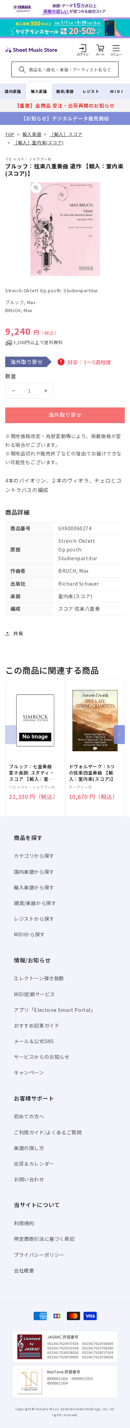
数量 (10, 376)
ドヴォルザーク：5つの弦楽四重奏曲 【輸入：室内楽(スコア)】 (92, 772)
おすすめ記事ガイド (36, 1025)
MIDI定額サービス (34, 994)
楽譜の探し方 (29, 1147)
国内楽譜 (13, 91)
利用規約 (24, 1223)
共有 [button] (18, 633)
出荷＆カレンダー (34, 1163)
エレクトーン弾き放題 (39, 978)
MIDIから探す (29, 934)
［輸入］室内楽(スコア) (38, 142)
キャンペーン (29, 1072)
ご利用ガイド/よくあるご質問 (47, 1132)
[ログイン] (83, 48)
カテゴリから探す (34, 855)
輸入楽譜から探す (34, 887)
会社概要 (24, 1270)
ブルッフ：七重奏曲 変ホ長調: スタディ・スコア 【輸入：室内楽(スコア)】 (31, 773)
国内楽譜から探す (34, 871)
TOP (10, 134)
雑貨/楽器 (65, 91)
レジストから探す (34, 918)
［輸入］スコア (65, 134)
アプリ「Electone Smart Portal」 (55, 1009)
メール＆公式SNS (34, 1041)
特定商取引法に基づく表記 (44, 1238)
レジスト (91, 91)
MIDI (117, 91)
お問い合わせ (29, 1179)
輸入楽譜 (39, 91)
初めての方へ (29, 1116)
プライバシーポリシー (39, 1254)
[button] (116, 48)
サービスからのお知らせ (42, 1056)
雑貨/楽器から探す (35, 902)
